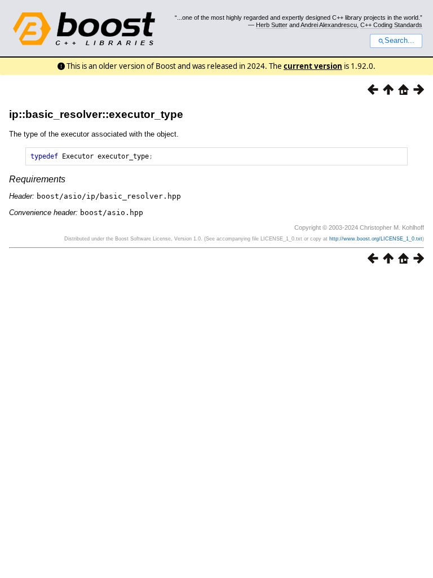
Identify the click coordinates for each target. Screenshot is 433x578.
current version (313, 66)
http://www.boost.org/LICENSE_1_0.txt (375, 239)
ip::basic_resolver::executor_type (96, 114)
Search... (399, 41)
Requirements (37, 179)
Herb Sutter (272, 24)
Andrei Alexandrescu (329, 24)
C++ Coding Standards (391, 24)
